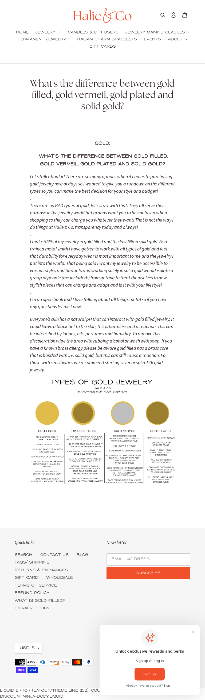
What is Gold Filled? (40, 601)
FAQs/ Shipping (32, 562)
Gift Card (26, 578)
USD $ (27, 648)
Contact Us (54, 555)
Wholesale (59, 578)
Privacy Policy (32, 608)
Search (23, 555)
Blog (82, 555)
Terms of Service (36, 585)
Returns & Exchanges (41, 570)
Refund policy (32, 593)
